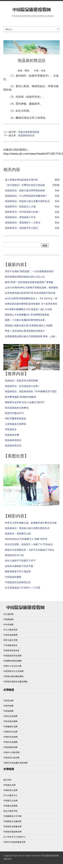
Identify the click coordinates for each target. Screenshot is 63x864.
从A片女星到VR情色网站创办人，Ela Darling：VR (31, 298)
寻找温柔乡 (11, 429)
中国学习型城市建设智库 (14, 842)
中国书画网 (8, 705)
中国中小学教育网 (11, 752)
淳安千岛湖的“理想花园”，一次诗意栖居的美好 (29, 271)
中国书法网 (8, 700)
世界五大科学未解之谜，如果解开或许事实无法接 (31, 522)
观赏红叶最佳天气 (14, 413)
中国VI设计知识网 (11, 757)
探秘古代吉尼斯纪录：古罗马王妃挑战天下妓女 (29, 549)
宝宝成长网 (8, 614)
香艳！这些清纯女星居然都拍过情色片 (25, 330)
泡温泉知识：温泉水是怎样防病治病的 (25, 190)
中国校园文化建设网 (12, 821)
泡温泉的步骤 (12, 434)
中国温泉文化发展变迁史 (18, 582)
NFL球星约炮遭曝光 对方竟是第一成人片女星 (28, 309)
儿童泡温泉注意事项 (15, 423)
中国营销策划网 (10, 747)
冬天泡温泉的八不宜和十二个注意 (22, 587)
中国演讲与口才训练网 (13, 671)
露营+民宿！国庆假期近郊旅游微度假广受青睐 (29, 282)
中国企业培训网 (10, 716)
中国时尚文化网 (10, 731)
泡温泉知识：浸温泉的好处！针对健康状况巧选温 (31, 391)
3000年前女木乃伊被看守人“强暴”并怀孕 (26, 539)
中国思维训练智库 (11, 650)
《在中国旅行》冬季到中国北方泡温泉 (25, 185)
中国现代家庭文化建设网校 (15, 681)
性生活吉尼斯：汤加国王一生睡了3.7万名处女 (29, 544)
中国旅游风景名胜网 (12, 655)
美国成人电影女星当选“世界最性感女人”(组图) (29, 325)
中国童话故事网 (10, 805)
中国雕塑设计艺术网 (12, 816)
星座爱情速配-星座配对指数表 (20, 396)
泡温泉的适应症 (26, 135)
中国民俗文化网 (10, 790)
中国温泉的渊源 (13, 576)
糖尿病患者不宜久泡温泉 (18, 571)
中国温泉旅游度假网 (49, 855)
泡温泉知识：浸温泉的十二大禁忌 (22, 222)
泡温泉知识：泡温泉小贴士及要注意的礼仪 (27, 201)
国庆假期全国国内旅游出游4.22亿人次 (25, 276)
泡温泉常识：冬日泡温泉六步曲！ (22, 211)
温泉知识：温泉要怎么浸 (18, 533)
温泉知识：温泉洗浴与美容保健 (21, 380)
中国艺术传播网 (10, 742)
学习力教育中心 (10, 795)
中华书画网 (8, 624)
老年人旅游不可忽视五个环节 (20, 560)
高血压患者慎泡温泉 (28, 131)
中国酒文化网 (9, 785)
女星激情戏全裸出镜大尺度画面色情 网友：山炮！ (31, 336)
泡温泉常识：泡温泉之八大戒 (20, 206)
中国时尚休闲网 (10, 736)
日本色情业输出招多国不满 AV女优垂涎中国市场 (30, 292)
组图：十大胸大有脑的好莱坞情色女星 (25, 319)
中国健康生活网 (10, 726)
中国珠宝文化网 (10, 800)
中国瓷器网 (8, 619)
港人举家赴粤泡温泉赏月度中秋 (21, 179)
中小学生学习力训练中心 (14, 836)
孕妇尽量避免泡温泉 (15, 418)
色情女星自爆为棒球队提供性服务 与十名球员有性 (31, 303)
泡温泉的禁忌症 (13, 445)
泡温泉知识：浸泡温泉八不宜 (20, 217)
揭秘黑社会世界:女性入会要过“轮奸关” (25, 402)
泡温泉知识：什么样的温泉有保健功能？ (26, 195)
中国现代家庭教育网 (12, 831)
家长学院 (7, 779)
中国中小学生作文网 (12, 666)
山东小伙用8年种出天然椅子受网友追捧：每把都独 (31, 287)
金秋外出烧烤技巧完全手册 (19, 566)
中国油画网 (8, 711)
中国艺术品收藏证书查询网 (15, 762)
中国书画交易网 (10, 721)
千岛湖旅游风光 (10, 645)
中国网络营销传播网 (12, 660)
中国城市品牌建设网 (12, 826)
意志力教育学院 (10, 810)
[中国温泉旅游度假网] (31, 9)
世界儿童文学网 (10, 640)
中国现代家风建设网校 (13, 676)
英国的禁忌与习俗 (14, 555)
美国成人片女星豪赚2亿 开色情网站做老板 (27, 314)
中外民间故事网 (10, 634)
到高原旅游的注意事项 (16, 407)
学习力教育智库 (10, 629)
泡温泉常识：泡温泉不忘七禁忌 (21, 227)
